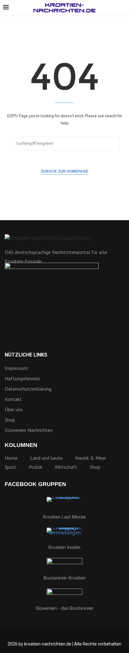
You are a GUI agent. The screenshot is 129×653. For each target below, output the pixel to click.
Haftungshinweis (22, 378)
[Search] (123, 8)
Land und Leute (46, 458)
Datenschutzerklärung (28, 388)
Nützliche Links (26, 354)
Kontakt (13, 399)
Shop (10, 419)
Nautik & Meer (90, 458)
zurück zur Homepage (64, 171)
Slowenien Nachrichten (29, 430)
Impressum (16, 368)
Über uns (14, 409)
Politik (35, 467)
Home (11, 458)
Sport (10, 467)
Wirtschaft (66, 467)
